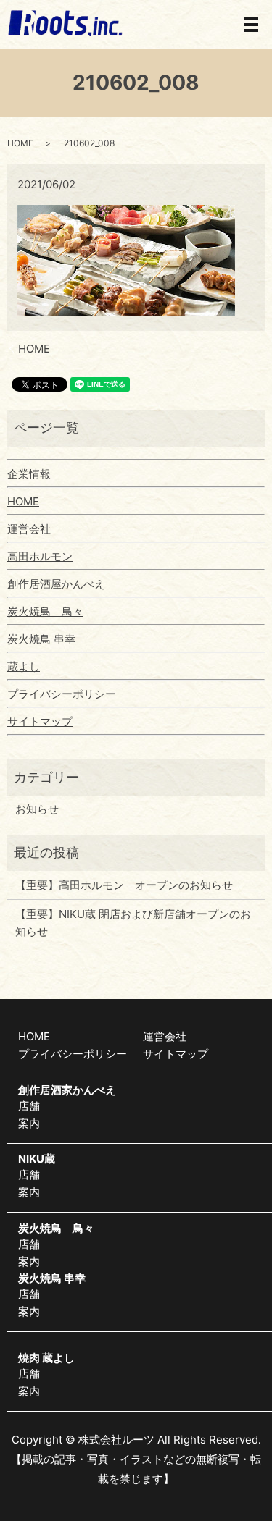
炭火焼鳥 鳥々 (45, 611)
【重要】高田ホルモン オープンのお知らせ (124, 885)
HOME (20, 143)
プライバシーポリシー (61, 694)
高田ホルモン (40, 556)
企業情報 (29, 474)
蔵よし (23, 666)
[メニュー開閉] (251, 24)
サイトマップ (40, 721)
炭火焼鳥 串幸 (41, 639)
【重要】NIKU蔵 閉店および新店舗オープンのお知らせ (133, 922)
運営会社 (29, 529)
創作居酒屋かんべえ (56, 584)
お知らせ (37, 809)
